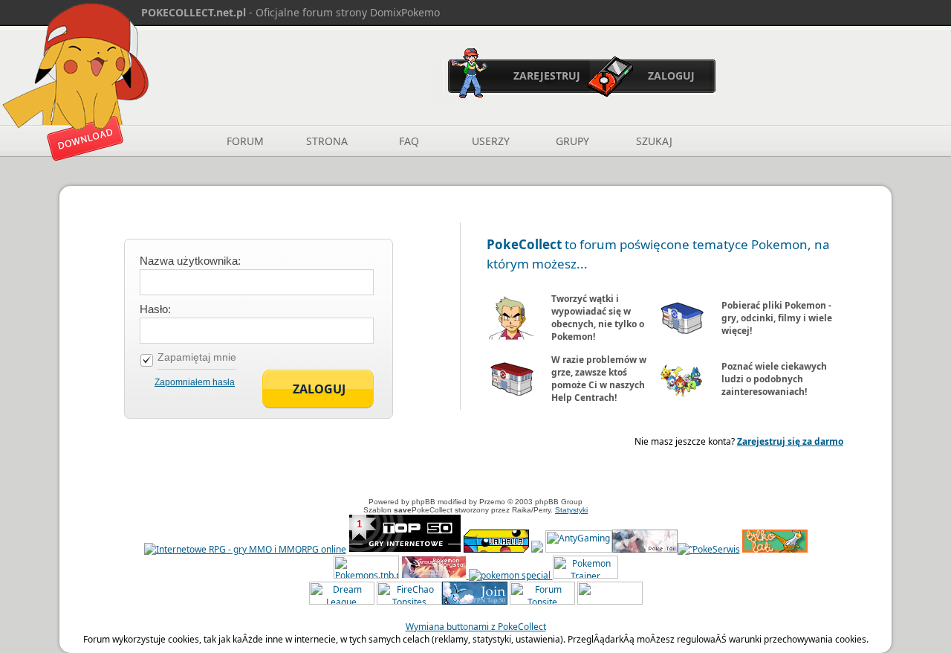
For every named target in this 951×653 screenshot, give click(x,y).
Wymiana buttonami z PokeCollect (476, 626)
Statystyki (571, 510)
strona (327, 141)
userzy (491, 141)
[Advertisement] (475, 473)
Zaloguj (671, 75)
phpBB (423, 502)
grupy (572, 141)
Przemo (492, 502)
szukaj (654, 141)
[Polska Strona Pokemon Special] (510, 575)
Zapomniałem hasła (195, 382)
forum (245, 141)
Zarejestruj (546, 75)
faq (409, 141)
